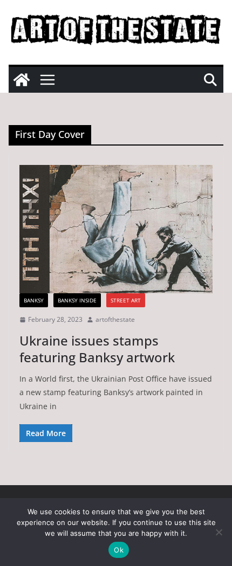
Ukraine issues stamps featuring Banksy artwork (97, 349)
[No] (218, 532)
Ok (119, 550)
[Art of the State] (22, 80)
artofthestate (115, 319)
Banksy (34, 300)
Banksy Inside (77, 300)
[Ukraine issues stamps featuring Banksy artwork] (116, 229)
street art (126, 300)
